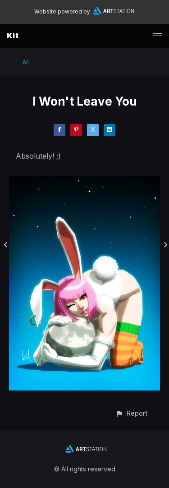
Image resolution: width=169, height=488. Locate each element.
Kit (13, 35)
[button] (131, 413)
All (26, 61)
